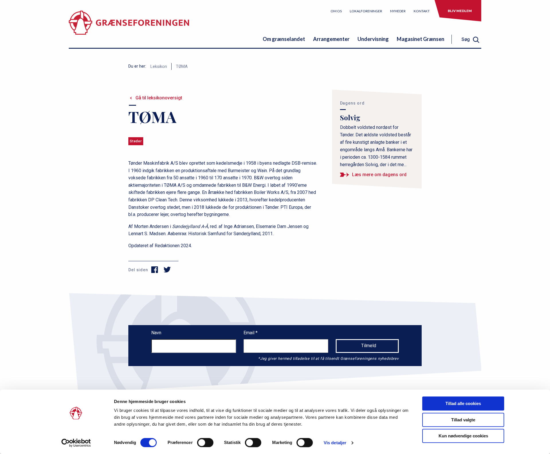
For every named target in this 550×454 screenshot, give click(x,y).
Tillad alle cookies (463, 403)
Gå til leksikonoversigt (158, 98)
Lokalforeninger (366, 11)
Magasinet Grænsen (420, 39)
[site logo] (129, 27)
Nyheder (398, 11)
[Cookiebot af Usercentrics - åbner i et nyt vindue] (76, 443)
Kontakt (422, 11)
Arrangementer (331, 39)
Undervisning (373, 39)
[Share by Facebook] (154, 270)
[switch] (205, 442)
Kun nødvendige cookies (463, 435)
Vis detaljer (335, 442)
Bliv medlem (460, 11)
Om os (336, 11)
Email (249, 332)
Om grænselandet (284, 39)
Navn (156, 332)
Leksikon (158, 66)
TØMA (182, 66)
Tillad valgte (463, 419)
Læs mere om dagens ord (379, 174)
